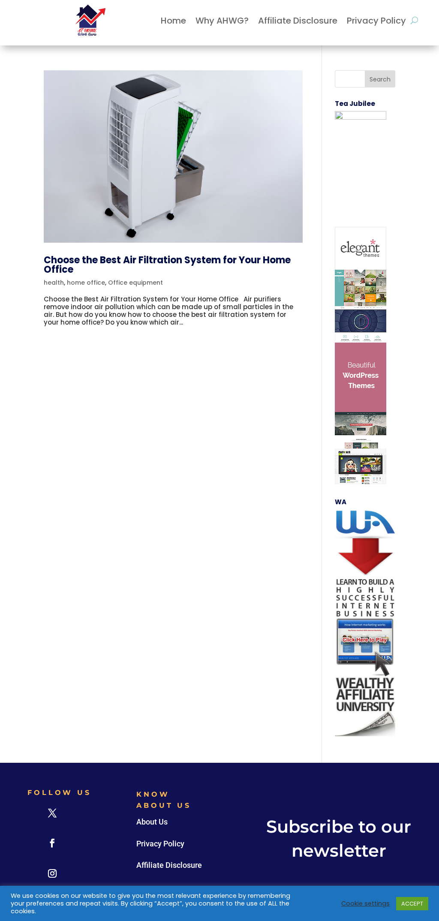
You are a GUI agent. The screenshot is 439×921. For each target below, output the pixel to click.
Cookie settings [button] (365, 903)
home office (86, 282)
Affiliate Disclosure (297, 21)
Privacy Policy (376, 21)
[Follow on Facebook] (52, 843)
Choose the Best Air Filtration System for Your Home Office (167, 264)
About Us (152, 821)
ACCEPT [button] (412, 904)
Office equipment (135, 282)
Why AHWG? (222, 21)
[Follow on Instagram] (52, 873)
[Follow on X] (52, 813)
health (54, 282)
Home (173, 21)
